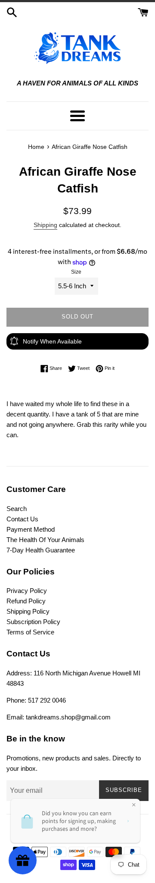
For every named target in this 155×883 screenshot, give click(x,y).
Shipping (45, 224)
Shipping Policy (28, 611)
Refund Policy (26, 601)
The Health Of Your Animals (45, 539)
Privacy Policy (26, 590)
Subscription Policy (33, 621)
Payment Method (30, 529)
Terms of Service (30, 632)
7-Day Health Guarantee (40, 550)
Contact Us (22, 519)
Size (76, 272)
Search (16, 508)
